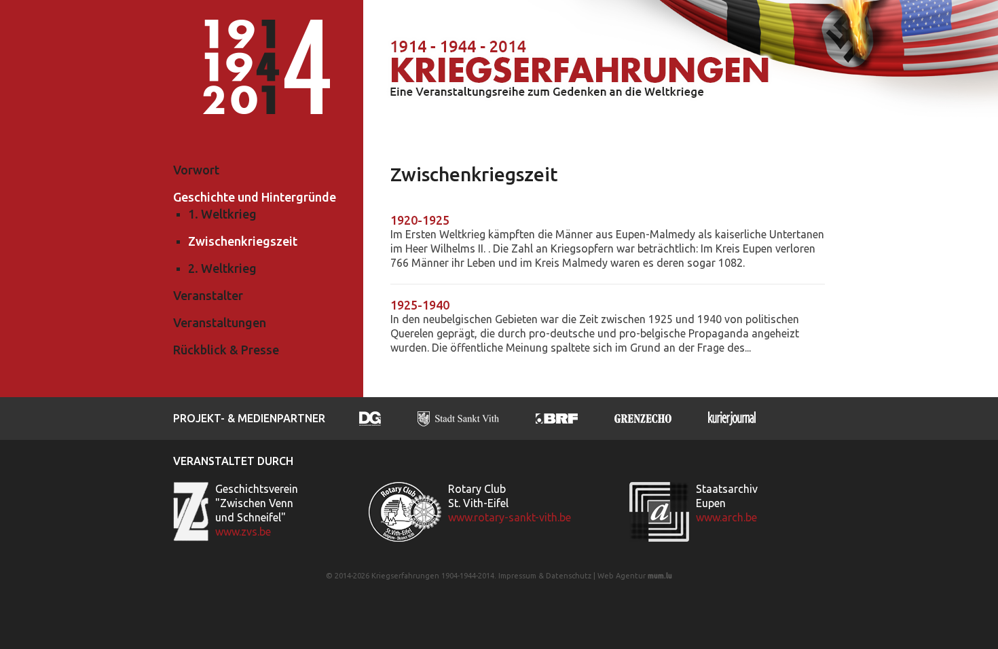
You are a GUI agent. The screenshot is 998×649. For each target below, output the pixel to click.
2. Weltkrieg (222, 268)
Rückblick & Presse (226, 349)
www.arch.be (726, 517)
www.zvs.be (243, 531)
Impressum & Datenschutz (544, 576)
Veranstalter (208, 295)
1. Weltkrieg (222, 214)
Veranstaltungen (219, 322)
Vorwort (196, 170)
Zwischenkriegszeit (242, 241)
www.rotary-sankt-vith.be (509, 517)
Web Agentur (621, 576)
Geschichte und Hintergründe (254, 197)
